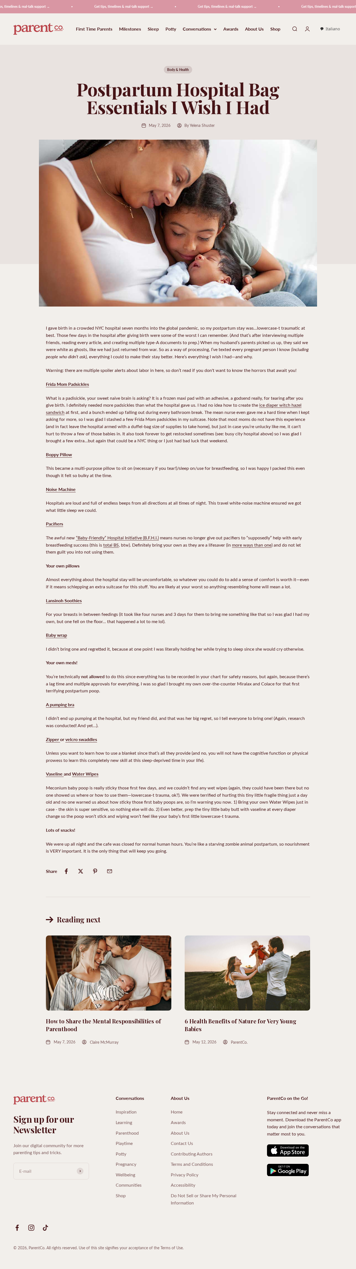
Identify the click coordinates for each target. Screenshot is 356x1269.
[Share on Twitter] (80, 871)
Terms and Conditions (192, 1164)
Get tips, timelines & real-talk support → (101, 6)
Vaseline (55, 774)
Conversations (197, 29)
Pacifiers (54, 523)
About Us (254, 29)
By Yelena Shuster (199, 125)
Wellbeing (125, 1174)
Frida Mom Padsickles (67, 384)
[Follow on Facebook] (17, 1227)
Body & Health (178, 69)
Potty (170, 29)
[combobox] (330, 29)
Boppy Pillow (59, 454)
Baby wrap (56, 635)
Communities (129, 1185)
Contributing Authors (191, 1154)
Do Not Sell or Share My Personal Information (203, 1199)
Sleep (153, 29)
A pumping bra (60, 704)
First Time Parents (94, 29)
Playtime (124, 1143)
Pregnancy (126, 1164)
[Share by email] (109, 871)
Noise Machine (61, 489)
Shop (275, 29)
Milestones (130, 29)
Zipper (53, 739)
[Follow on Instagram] (31, 1227)
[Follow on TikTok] (45, 1227)
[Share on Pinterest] (95, 871)
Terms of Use (171, 1247)
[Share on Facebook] (66, 871)
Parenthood (127, 1133)
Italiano (333, 28)
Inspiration (126, 1112)
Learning (124, 1122)
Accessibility (183, 1185)
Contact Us (182, 1143)
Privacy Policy (184, 1174)
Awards (230, 29)
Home (176, 1112)
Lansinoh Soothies (64, 600)
